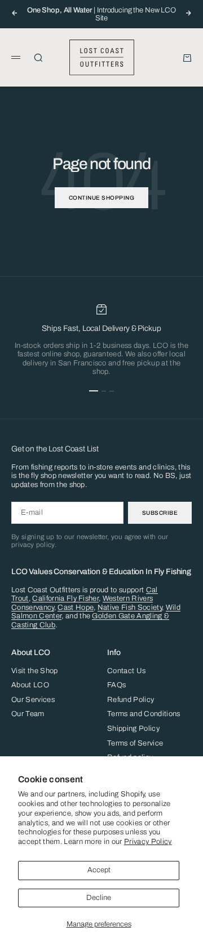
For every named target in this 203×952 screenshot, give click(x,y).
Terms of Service (135, 743)
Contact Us (126, 671)
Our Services (33, 700)
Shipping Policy (133, 729)
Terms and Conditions (143, 714)
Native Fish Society (130, 607)
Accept (99, 870)
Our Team (28, 714)
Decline (98, 898)
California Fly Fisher (65, 598)
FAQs (116, 685)
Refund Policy (130, 700)
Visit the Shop (34, 671)
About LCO (30, 685)
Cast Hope (76, 607)
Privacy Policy (148, 842)
